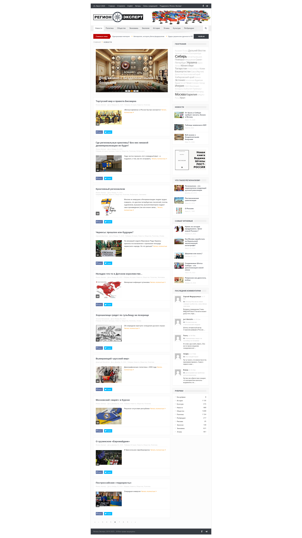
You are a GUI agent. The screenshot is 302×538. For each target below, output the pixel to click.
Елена (185, 370)
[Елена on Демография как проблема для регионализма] (178, 372)
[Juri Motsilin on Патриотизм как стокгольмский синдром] (178, 322)
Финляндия (194, 86)
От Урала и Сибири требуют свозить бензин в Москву (195, 115)
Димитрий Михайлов (103, 362)
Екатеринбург (195, 53)
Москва (180, 94)
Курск (199, 62)
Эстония (180, 80)
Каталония (190, 80)
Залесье (178, 53)
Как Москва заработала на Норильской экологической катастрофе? (195, 242)
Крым (177, 83)
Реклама (180, 421)
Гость (185, 335)
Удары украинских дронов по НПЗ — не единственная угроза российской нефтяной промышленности (184, 36)
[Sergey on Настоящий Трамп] (178, 356)
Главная (112, 6)
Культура (176, 28)
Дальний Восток (197, 50)
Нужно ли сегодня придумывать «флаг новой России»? (193, 228)
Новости (98, 28)
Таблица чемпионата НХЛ (195, 125)
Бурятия (199, 80)
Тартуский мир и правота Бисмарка (116, 101)
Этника (166, 28)
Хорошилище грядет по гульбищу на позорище (122, 315)
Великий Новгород (195, 91)
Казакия (178, 50)
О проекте (121, 6)
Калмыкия (197, 57)
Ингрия (179, 86)
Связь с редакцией (150, 6)
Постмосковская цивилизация (192, 199)
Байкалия (188, 88)
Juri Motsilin (188, 319)
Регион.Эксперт (101, 105)
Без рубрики (181, 397)
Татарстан (181, 68)
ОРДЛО (201, 94)
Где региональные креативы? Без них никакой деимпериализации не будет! (122, 144)
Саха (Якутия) (197, 71)
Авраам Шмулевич (102, 236)
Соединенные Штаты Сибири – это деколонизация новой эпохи (194, 266)
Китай (183, 83)
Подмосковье (181, 91)
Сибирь (181, 56)
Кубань (186, 53)
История (156, 28)
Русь (177, 98)
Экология (145, 28)
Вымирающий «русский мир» (112, 358)
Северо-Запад (198, 83)
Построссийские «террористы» (114, 482)
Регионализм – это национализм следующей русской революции (195, 188)
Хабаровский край (184, 77)
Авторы (138, 6)
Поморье (180, 59)
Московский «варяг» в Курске (113, 399)
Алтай (190, 57)
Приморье (197, 88)
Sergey (186, 354)
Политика (109, 28)
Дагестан (179, 74)
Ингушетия (190, 59)
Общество (121, 28)
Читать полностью (159, 158)
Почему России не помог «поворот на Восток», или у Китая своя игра (195, 304)
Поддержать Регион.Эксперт (171, 6)
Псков (185, 50)
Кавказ (198, 77)
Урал (182, 97)
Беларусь (179, 88)
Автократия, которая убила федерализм (126, 36)
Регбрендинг (189, 28)
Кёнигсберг (187, 65)
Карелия (191, 94)
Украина (192, 62)
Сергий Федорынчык (192, 296)
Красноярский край (191, 74)
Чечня (188, 83)
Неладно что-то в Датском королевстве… (119, 273)
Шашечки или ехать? (193, 253)
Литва (177, 65)
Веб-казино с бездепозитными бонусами (126, 80)
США (186, 86)
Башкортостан (183, 71)
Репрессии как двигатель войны (195, 279)
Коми (202, 68)
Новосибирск (193, 68)
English (130, 6)
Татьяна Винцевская (102, 319)
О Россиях (189, 208)
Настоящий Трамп (192, 357)
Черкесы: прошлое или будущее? (114, 232)
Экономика (133, 28)
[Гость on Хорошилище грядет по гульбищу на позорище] (178, 338)
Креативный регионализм (110, 188)
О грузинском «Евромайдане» (113, 441)
